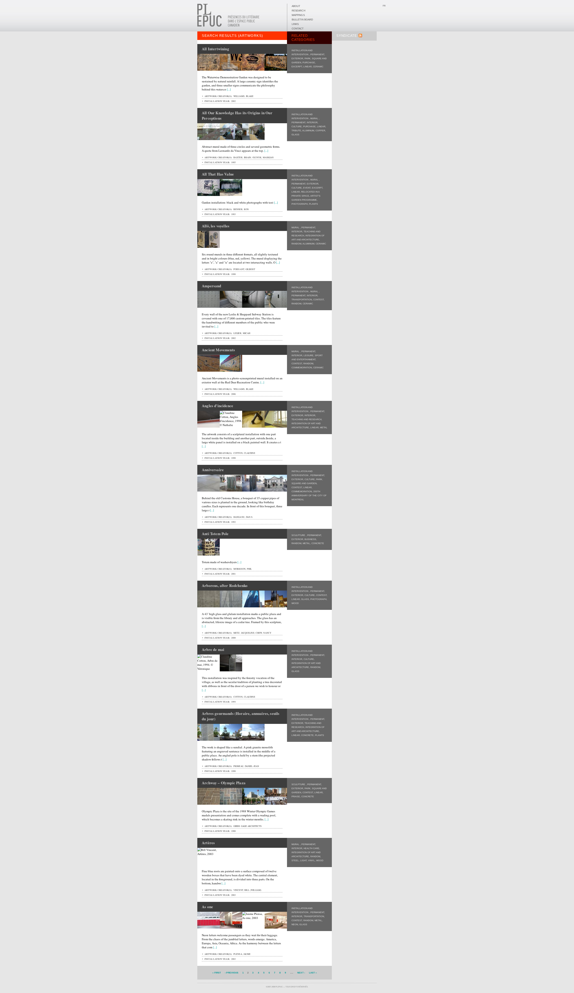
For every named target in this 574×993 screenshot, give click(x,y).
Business (310, 539)
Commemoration (301, 367)
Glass (295, 134)
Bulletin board (302, 19)
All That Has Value (218, 174)
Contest (318, 299)
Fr (384, 6)
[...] (229, 89)
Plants (313, 204)
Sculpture (298, 535)
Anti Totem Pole (215, 533)
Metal (323, 427)
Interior (312, 122)
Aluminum (308, 130)
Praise (295, 796)
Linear (307, 66)
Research (298, 10)
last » (313, 972)
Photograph (299, 204)
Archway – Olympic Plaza (224, 783)
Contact (298, 28)
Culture (296, 126)
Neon (294, 924)
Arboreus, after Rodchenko (225, 585)
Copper (320, 130)
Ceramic (318, 66)
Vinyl (311, 860)
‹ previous (231, 972)
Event (307, 188)
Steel (295, 860)
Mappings (298, 15)
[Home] (228, 25)
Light (303, 860)
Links (295, 24)
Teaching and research (306, 419)
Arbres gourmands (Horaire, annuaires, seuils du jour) (240, 716)
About (296, 6)
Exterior (297, 58)
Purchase (308, 62)
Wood (295, 603)
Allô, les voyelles (215, 226)
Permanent (317, 54)
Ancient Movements (218, 350)
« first (216, 972)
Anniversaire (213, 469)
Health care (311, 848)
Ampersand (211, 286)
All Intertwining (215, 49)
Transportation (301, 299)
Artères (208, 843)
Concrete (317, 543)
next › (301, 972)
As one (207, 907)
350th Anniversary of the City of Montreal (308, 495)
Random (296, 243)
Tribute (296, 130)
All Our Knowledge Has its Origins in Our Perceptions (237, 115)
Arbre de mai (213, 649)
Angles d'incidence (217, 406)
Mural (314, 118)
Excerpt (296, 66)
